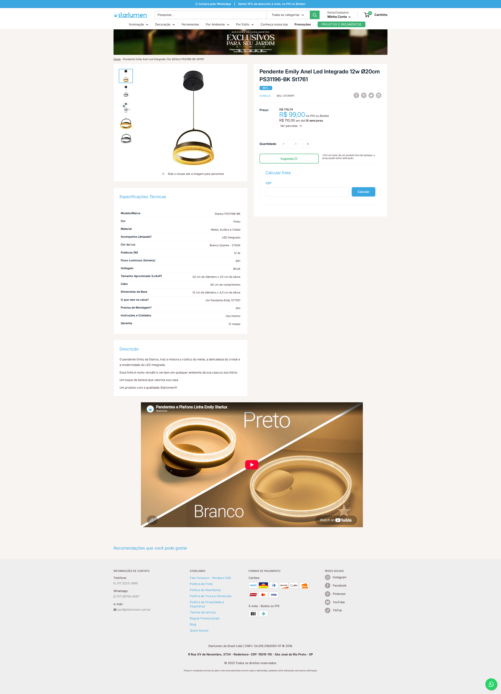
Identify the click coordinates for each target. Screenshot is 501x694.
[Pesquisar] (315, 15)
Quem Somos (199, 630)
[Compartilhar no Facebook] (356, 95)
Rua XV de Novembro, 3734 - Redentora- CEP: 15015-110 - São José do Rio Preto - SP (251, 654)
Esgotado (288, 159)
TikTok (337, 610)
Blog (193, 624)
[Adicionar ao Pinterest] (364, 95)
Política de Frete (201, 584)
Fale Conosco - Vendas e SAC (210, 578)
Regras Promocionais (205, 618)
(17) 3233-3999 (127, 583)
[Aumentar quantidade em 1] (308, 144)
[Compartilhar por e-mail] (378, 95)
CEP (268, 183)
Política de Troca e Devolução (211, 596)
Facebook (339, 585)
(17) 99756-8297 (127, 596)
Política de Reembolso (205, 590)
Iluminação (136, 24)
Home (117, 59)
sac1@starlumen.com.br (133, 609)
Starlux (265, 95)
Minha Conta (337, 17)
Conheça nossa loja (274, 24)
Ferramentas (190, 24)
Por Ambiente (215, 24)
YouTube (339, 602)
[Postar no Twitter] (371, 95)
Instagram (339, 577)
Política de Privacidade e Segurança (207, 604)
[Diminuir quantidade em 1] (283, 144)
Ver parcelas (289, 126)
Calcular (363, 192)
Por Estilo (242, 24)
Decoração (162, 24)
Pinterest (339, 594)
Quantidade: (268, 144)
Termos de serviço (203, 612)
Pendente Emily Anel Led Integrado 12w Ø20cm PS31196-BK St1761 (163, 59)
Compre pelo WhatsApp (214, 3)
